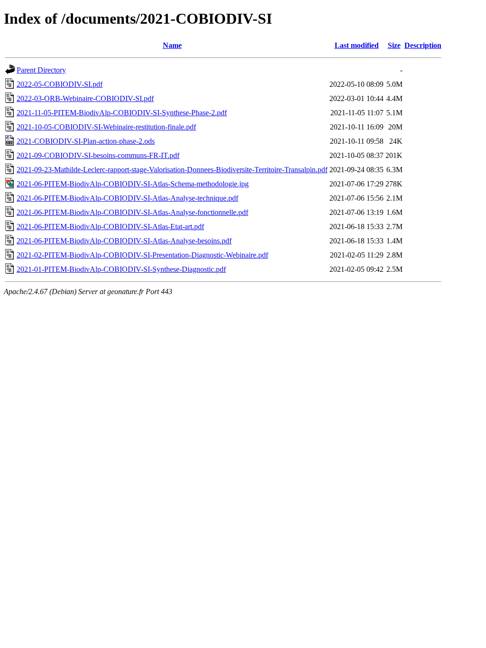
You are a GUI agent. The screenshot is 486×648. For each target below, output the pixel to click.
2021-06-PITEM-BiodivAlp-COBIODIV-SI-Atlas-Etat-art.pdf (110, 226)
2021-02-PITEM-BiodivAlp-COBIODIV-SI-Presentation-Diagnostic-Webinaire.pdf (142, 255)
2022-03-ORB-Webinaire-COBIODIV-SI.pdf (85, 98)
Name (172, 45)
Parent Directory (41, 70)
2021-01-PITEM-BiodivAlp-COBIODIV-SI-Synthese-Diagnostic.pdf (121, 269)
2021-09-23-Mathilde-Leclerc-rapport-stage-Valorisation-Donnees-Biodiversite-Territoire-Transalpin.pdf (172, 170)
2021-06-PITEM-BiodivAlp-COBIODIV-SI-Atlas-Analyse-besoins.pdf (124, 241)
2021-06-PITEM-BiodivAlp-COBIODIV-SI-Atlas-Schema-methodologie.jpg (133, 184)
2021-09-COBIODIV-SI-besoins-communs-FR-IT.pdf (98, 155)
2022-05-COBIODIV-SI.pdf (60, 84)
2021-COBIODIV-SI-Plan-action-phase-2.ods (86, 141)
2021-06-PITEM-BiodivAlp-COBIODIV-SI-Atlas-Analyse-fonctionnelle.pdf (132, 212)
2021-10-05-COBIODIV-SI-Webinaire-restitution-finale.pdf (106, 127)
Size (394, 45)
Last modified (357, 45)
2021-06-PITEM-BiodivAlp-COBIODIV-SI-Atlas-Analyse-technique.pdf (127, 198)
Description (422, 45)
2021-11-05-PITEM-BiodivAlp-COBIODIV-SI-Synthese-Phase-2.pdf (122, 113)
